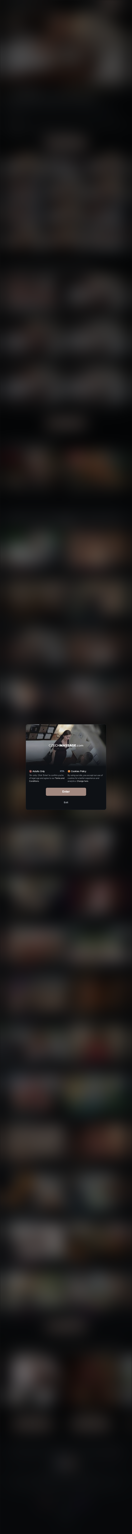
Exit (66, 802)
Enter (66, 791)
